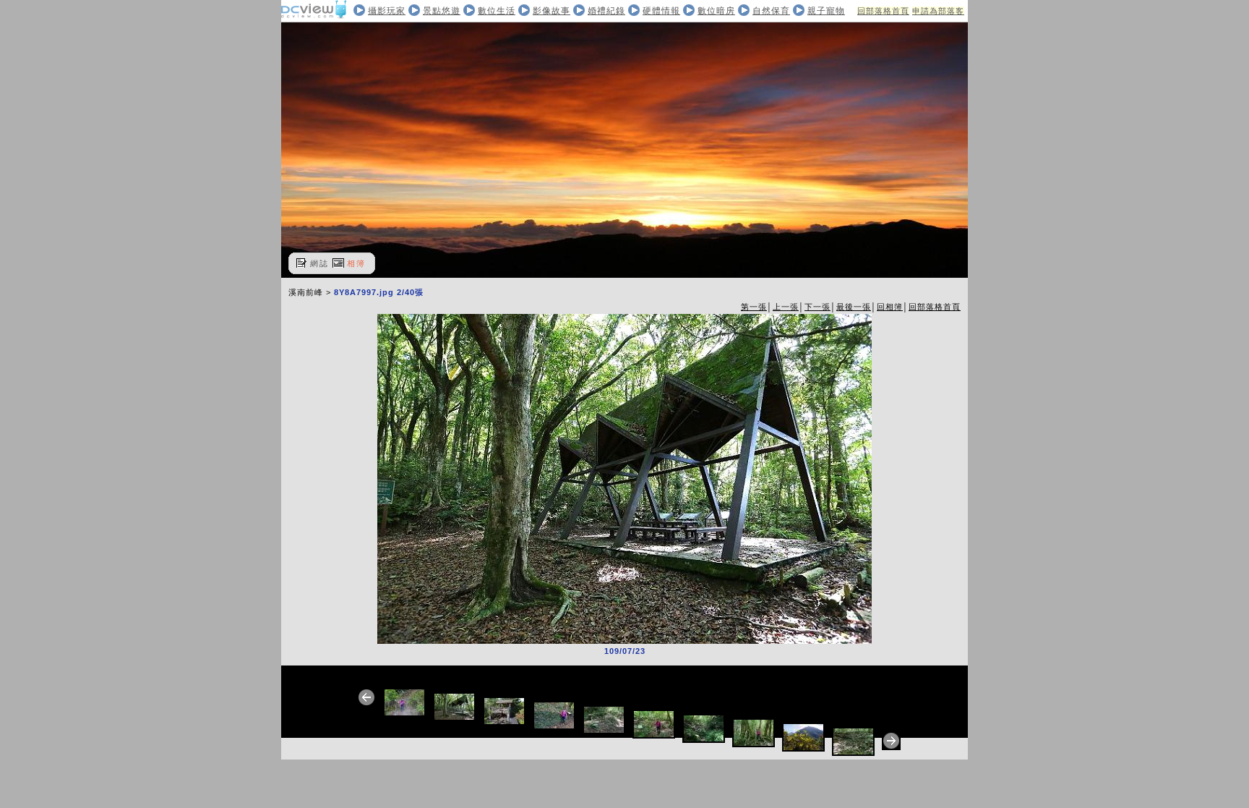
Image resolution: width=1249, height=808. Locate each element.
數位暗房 (716, 11)
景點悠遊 (441, 11)
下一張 (817, 306)
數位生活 (496, 11)
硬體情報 (661, 11)
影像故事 (551, 11)
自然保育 (771, 11)
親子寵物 (826, 11)
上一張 (786, 306)
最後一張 (853, 306)
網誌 (319, 263)
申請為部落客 (938, 11)
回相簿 (890, 306)
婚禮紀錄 (606, 11)
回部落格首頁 (883, 11)
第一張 (754, 306)
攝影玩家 (386, 11)
